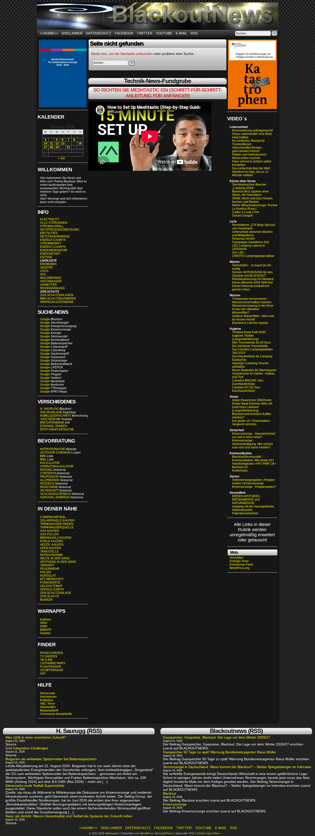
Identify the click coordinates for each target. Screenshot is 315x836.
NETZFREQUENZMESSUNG (59, 229)
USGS (44, 271)
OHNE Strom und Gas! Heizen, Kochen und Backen (252, 200)
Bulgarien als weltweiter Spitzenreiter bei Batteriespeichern (51, 759)
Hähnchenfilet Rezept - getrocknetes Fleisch (247, 149)
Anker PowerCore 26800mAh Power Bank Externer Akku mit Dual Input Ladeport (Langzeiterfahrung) (252, 405)
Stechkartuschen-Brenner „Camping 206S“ (249, 186)
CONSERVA (48, 473)
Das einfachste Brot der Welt (251, 168)
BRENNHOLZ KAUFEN (55, 537)
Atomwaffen (48, 707)
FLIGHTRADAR (50, 666)
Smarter (45, 633)
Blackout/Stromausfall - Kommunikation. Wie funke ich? (253, 458)
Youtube (164, 33)
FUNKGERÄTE (50, 582)
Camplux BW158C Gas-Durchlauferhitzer (248, 382)
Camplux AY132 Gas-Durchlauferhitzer (246, 389)
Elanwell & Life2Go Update (250, 323)
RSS (194, 33)
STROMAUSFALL (52, 226)
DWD (43, 626)
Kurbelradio (240, 470)
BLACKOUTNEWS (157, 16)
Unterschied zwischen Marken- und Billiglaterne (252, 233)
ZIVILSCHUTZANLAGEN (56, 295)
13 (62, 143)
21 (68, 147)
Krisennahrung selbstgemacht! (252, 130)
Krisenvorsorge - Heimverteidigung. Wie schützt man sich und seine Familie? (252, 444)
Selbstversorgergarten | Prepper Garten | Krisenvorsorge (253, 481)
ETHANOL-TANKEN (53, 426)
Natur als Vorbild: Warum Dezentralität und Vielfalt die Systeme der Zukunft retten (68, 816)
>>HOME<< (49, 33)
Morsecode (47, 693)
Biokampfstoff (49, 710)
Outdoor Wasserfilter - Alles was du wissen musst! (253, 317)
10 (45, 143)
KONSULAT (48, 575)
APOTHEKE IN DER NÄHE (58, 562)
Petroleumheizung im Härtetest (252, 279)
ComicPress (165, 833)
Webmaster (112, 833)
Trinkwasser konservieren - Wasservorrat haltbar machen (251, 300)
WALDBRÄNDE (50, 278)
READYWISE (49, 487)
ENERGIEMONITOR (53, 250)
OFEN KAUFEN (50, 548)
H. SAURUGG (49, 408)
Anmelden (236, 557)
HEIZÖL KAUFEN (51, 544)
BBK (43, 456)
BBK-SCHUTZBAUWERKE (58, 298)
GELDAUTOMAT (51, 586)
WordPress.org (240, 568)
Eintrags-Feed (239, 561)
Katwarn (45, 619)
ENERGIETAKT (50, 253)
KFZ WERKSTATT (52, 579)
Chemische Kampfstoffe (56, 714)
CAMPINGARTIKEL (53, 517)
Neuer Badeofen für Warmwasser (254, 370)
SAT (43, 673)
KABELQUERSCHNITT (55, 415)
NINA (43, 623)
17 (45, 147)
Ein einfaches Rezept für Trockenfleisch (248, 142)
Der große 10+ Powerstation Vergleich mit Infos (251, 422)
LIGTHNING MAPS (52, 663)
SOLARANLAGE (51, 412)
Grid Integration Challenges (26, 748)
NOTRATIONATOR (52, 449)
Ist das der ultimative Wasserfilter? (245, 310)
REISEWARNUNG (52, 288)
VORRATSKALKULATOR (57, 466)
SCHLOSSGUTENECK (55, 494)
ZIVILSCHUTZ (49, 596)
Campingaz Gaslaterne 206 (251, 242)
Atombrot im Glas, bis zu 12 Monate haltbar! (250, 173)
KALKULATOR (50, 463)
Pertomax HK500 (243, 238)
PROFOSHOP (49, 476)
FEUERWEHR (49, 568)
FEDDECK (47, 483)
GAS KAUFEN (49, 531)
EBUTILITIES (49, 233)
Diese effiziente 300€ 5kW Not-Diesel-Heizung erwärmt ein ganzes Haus (252, 286)
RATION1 (46, 470)
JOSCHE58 (48, 419)
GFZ (43, 274)
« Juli (61, 158)
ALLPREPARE (50, 480)
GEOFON (46, 267)
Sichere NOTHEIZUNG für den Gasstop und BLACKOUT (252, 273)
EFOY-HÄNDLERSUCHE (57, 429)
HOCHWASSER (51, 281)
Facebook (124, 33)
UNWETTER (48, 284)
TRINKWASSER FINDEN (57, 524)
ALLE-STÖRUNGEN (53, 222)
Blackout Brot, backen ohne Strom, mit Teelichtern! (250, 193)
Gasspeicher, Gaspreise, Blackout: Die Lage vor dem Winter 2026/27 (216, 737)
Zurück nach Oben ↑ (209, 833)
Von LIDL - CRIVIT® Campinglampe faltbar (253, 254)
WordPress (147, 833)
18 (51, 147)
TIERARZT (47, 565)
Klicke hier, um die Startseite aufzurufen (122, 54)
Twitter (144, 33)
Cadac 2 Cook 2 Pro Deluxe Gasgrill (245, 213)
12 (57, 143)
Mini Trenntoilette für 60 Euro (251, 342)
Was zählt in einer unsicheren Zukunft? (35, 737)
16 (80, 143)
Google (45, 319)
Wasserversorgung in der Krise (253, 305)
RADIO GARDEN (51, 653)
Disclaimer (72, 33)
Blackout (169, 793)
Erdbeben (46, 700)
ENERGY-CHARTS (53, 240)
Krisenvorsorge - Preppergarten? (254, 487)
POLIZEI (45, 572)
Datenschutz (98, 33)
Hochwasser (48, 696)
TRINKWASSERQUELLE (57, 527)
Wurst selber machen (246, 158)
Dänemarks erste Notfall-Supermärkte (34, 786)
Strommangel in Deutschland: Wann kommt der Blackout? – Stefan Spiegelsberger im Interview (237, 767)
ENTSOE (46, 257)
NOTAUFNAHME (51, 555)
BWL (43, 459)
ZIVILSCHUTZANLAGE (55, 593)
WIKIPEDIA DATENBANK (57, 302)
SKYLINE (46, 660)
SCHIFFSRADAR (51, 670)
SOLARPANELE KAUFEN (57, 520)
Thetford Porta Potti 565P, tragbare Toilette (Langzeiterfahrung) (249, 336)
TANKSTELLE (49, 551)
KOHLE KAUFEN (51, 541)
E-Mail (181, 33)
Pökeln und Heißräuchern (249, 154)
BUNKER (46, 599)
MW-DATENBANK (52, 422)
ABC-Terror (47, 703)
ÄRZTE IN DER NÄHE (55, 558)
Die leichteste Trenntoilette (250, 346)
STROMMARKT (51, 243)
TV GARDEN (48, 656)
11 (51, 143)
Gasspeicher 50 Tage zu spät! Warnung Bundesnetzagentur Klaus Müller (219, 752)
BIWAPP (45, 629)
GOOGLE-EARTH (52, 589)
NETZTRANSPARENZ (55, 236)
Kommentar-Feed (241, 564)
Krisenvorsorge (175, 804)
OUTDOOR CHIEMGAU (56, 452)
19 (57, 147)
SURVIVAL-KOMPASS (55, 497)
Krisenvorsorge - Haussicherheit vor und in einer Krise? (253, 435)
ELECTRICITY (49, 219)
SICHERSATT (49, 490)
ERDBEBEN (48, 264)
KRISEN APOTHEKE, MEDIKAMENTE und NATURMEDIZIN (246, 499)
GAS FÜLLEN (49, 534)
